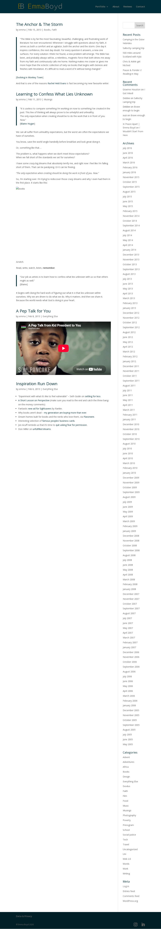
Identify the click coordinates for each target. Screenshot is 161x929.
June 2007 (128, 623)
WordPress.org (130, 900)
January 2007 (129, 647)
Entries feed (129, 891)
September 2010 (131, 438)
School (126, 829)
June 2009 (128, 506)
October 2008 (130, 545)
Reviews (127, 7)
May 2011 (128, 400)
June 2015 (128, 201)
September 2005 (131, 724)
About (116, 7)
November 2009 (131, 482)
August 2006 (129, 671)
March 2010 (129, 463)
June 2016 (128, 152)
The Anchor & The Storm (39, 24)
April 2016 (128, 157)
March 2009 (129, 521)
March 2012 (129, 351)
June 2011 (128, 395)
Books (47, 29)
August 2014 (129, 230)
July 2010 (127, 448)
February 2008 (130, 584)
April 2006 (128, 690)
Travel (126, 844)
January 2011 (129, 419)
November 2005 (131, 715)
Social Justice (129, 834)
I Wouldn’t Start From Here (133, 131)
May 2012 (128, 341)
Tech (125, 839)
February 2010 (130, 467)
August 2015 (129, 191)
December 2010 (131, 424)
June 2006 (128, 681)
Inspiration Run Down (36, 383)
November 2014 (131, 215)
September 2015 (131, 186)
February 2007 (130, 642)
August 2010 (129, 443)
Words (126, 863)
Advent (126, 757)
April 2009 (128, 516)
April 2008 (128, 574)
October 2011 (130, 375)
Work (125, 868)
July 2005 (127, 734)
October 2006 (130, 661)
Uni (124, 854)
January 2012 (129, 361)
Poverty (127, 820)
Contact (140, 7)
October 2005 (130, 720)
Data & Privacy (24, 916)
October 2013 (130, 264)
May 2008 (128, 569)
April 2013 (128, 293)
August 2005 (129, 729)
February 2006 (130, 700)
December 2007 (131, 593)
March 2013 (129, 298)
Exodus (126, 786)
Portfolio (100, 7)
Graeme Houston (131, 89)
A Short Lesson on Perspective (34, 400)
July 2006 (127, 676)
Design (126, 776)
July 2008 (127, 559)
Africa (126, 766)
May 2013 (128, 288)
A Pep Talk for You (33, 311)
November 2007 (131, 598)
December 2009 (131, 477)
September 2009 (131, 492)
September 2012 (131, 327)
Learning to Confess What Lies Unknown (54, 94)
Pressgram (128, 825)
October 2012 (130, 322)
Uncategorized (130, 849)
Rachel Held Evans (57, 83)
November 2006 (131, 656)
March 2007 (129, 637)
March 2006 (129, 695)
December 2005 (131, 710)
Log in (126, 886)
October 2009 (130, 487)
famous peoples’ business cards (58, 420)
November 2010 (131, 429)
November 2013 (131, 259)
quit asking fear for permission (71, 424)
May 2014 (128, 240)
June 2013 (128, 283)
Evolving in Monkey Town (30, 77)
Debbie (126, 98)
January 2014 (129, 249)
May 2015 (128, 206)
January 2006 (129, 705)
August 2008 (129, 555)
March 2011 (129, 409)
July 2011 (127, 390)
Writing (126, 873)
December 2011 (131, 366)
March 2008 (129, 579)
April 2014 (128, 245)
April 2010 (128, 458)
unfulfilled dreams (42, 429)
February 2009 (130, 526)
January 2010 (129, 472)
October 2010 (130, 434)
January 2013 (129, 307)
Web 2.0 (127, 858)
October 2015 (130, 181)
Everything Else (50, 316)
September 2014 (131, 225)
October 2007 (130, 603)
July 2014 (127, 235)
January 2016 (129, 172)
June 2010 (128, 453)
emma (22, 29)
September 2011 (131, 380)
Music (126, 805)
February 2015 (130, 211)
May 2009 (128, 511)
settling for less (92, 396)
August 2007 (129, 613)
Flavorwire (89, 416)
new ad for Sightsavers (39, 408)
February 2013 (130, 303)
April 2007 (128, 632)
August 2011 (129, 385)
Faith (54, 29)
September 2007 (131, 608)
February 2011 (130, 414)
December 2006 (131, 652)
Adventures (128, 761)
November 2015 (131, 177)
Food (125, 800)
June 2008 (128, 564)
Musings (48, 99)
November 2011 (131, 370)
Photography (129, 815)
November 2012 (131, 317)
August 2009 (129, 497)
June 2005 (128, 739)
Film (125, 795)
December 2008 (131, 535)
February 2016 (130, 167)
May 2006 (128, 686)
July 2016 (127, 148)
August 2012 (129, 332)
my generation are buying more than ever (65, 412)
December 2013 (131, 254)
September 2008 (131, 550)
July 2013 (127, 278)
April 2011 (128, 404)
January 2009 (129, 531)
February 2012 (130, 356)
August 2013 (129, 273)
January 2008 (129, 589)
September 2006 (131, 666)
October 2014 (130, 220)
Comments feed (131, 896)
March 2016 (129, 162)
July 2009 (127, 501)
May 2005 (128, 744)
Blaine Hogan (27, 123)
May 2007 (128, 627)
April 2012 (128, 346)
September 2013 (131, 269)
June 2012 (128, 337)
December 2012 (131, 312)
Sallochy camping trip (133, 48)
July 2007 (127, 618)
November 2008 (131, 540)
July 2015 (127, 196)
